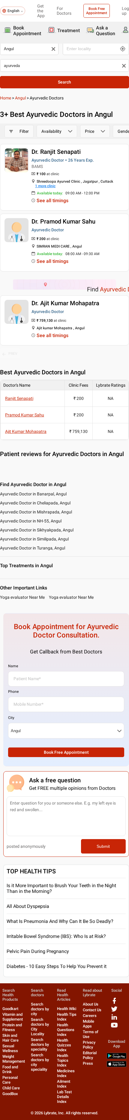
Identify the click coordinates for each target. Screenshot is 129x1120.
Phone (13, 691)
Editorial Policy (90, 1055)
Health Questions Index (65, 1030)
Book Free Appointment (96, 11)
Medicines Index (66, 1073)
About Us (90, 1004)
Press (88, 1063)
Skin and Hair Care (10, 1037)
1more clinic (45, 186)
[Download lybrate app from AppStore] (116, 1066)
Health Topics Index (62, 1060)
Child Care (11, 1088)
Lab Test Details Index (64, 1097)
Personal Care (10, 1080)
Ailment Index (63, 1083)
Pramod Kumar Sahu (24, 414)
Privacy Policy (89, 1044)
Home (5, 98)
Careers (90, 1015)
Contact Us (92, 1010)
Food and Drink (10, 1069)
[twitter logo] (114, 1011)
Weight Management (13, 1059)
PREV (12, 354)
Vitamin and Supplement (12, 1016)
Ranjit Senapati (19, 398)
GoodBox (10, 1093)
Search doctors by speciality (40, 1044)
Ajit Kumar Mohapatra (25, 431)
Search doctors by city (40, 1009)
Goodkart (10, 1008)
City (11, 718)
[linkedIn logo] (114, 1019)
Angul (20, 98)
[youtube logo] (114, 1027)
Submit (103, 846)
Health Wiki (66, 1008)
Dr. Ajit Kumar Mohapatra (65, 303)
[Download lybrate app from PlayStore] (116, 1057)
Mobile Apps (88, 1023)
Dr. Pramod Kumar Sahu (63, 221)
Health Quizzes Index (64, 1045)
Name (13, 666)
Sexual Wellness (10, 1048)
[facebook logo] (114, 1003)
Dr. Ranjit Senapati (56, 151)
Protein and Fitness (12, 1027)
